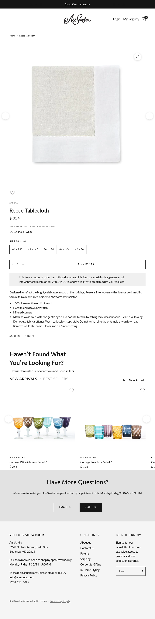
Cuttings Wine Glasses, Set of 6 (28, 462)
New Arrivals (23, 378)
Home (12, 35)
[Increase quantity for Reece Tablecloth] (23, 264)
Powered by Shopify (60, 601)
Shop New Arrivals (134, 380)
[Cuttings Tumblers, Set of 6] (113, 420)
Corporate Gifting (90, 564)
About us (85, 542)
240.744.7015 (61, 281)
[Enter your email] (142, 571)
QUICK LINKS (89, 535)
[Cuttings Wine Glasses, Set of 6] (42, 420)
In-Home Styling (90, 570)
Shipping (85, 559)
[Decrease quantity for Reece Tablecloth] (12, 264)
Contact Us (87, 548)
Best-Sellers (55, 378)
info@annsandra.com (31, 281)
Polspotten (17, 457)
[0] (143, 19)
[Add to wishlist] (12, 193)
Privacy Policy (88, 575)
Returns (84, 553)
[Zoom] (137, 56)
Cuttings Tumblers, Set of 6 (96, 462)
